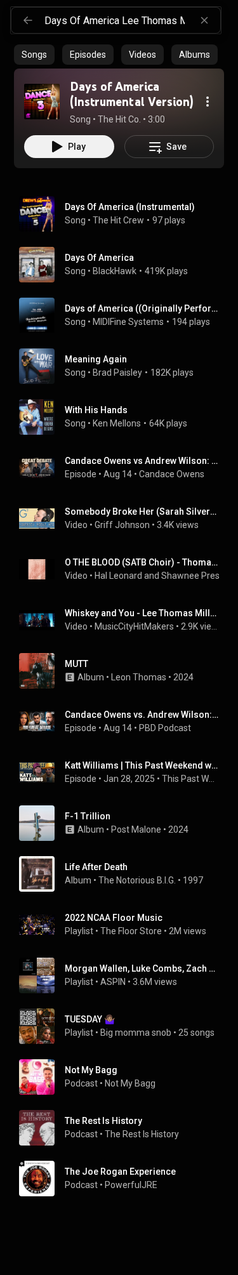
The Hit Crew (118, 220)
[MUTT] (124, 670)
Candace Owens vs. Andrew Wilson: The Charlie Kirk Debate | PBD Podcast (142, 715)
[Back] (28, 20)
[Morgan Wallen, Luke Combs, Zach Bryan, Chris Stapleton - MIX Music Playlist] (124, 975)
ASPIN (113, 982)
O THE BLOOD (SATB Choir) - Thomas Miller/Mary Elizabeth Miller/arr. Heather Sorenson (142, 562)
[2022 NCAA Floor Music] (124, 924)
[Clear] (204, 20)
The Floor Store (131, 931)
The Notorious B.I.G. (137, 880)
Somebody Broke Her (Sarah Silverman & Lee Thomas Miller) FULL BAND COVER (142, 511)
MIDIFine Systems (128, 322)
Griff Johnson (122, 525)
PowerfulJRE (131, 1185)
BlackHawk (114, 271)
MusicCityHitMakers (134, 626)
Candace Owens (171, 474)
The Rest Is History (142, 1134)
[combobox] (132, 20)
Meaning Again (96, 359)
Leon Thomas (138, 677)
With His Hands (96, 410)
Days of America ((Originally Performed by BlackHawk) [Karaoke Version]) (142, 308)
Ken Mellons (117, 423)
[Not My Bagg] (124, 1077)
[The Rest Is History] (124, 1127)
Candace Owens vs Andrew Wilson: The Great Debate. (142, 461)
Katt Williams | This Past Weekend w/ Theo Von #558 (142, 765)
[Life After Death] (124, 874)
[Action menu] (207, 101)
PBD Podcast (165, 728)
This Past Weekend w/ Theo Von (191, 779)
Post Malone (136, 829)
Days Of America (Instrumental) (130, 207)
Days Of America (99, 258)
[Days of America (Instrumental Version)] (42, 101)
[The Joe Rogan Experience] (124, 1178)
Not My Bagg (131, 1083)
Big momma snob (135, 1032)
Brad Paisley (117, 372)
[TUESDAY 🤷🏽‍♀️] (124, 1026)
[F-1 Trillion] (124, 823)
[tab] (34, 54)
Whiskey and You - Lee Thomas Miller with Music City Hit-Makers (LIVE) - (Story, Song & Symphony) (142, 613)
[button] (42, 101)
